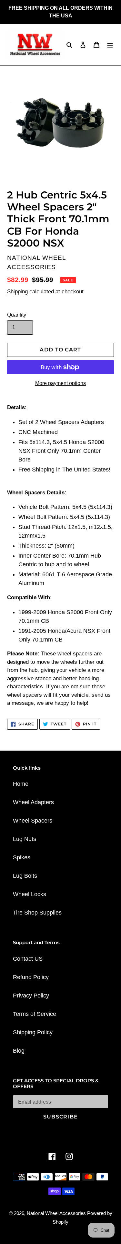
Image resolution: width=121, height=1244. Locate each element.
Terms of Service (34, 1014)
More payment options (60, 383)
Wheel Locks (29, 894)
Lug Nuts (24, 839)
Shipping (17, 291)
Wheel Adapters (33, 802)
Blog (19, 1050)
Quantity (16, 315)
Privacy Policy (31, 995)
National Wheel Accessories (57, 1213)
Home (20, 784)
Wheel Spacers (32, 820)
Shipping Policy (33, 1032)
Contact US (28, 959)
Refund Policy (31, 977)
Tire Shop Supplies (37, 912)
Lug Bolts (25, 876)
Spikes (21, 857)
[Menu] (110, 44)
